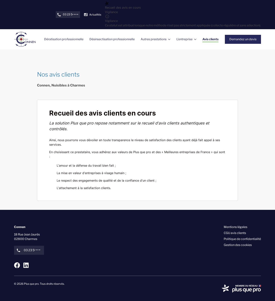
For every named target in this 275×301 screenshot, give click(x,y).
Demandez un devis (242, 39)
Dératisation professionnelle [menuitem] (63, 39)
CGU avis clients (235, 233)
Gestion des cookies (238, 245)
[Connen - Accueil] (25, 39)
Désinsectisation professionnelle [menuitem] (112, 39)
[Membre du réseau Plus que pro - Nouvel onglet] (241, 288)
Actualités (95, 14)
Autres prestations (153, 39)
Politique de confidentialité (242, 239)
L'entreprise (184, 39)
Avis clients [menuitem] (210, 39)
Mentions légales (235, 227)
